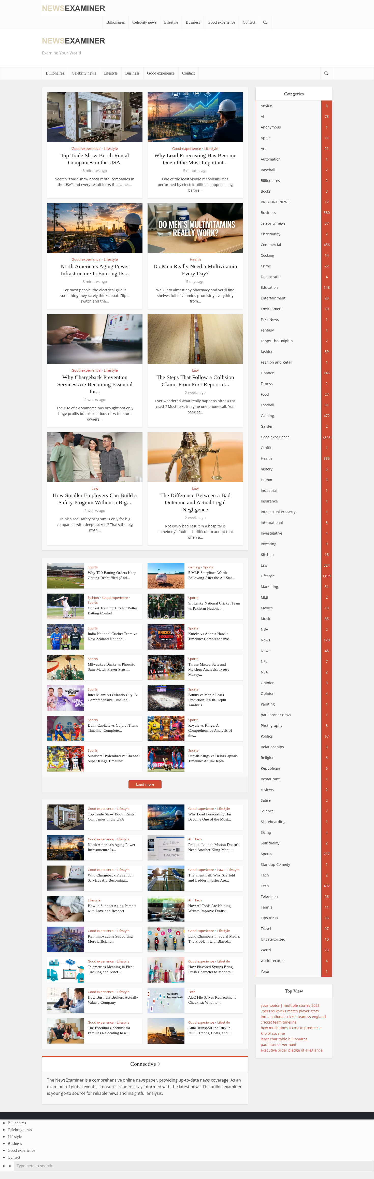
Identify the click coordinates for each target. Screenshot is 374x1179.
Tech (198, 839)
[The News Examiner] (74, 7)
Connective (143, 1064)
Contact (249, 22)
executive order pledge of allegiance (292, 1050)
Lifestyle (171, 22)
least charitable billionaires (284, 1039)
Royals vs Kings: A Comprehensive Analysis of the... (210, 730)
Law (195, 370)
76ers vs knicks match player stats (290, 1011)
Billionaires (115, 22)
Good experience (221, 22)
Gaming (194, 567)
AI (189, 839)
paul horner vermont (278, 1044)
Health (195, 259)
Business (193, 22)
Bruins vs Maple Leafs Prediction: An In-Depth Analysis (207, 700)
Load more (145, 784)
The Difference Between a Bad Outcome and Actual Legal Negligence (195, 502)
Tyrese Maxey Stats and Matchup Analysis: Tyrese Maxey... (208, 669)
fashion (93, 597)
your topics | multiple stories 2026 (290, 1005)
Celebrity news (144, 22)
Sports (93, 567)
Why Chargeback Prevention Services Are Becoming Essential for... (95, 384)
